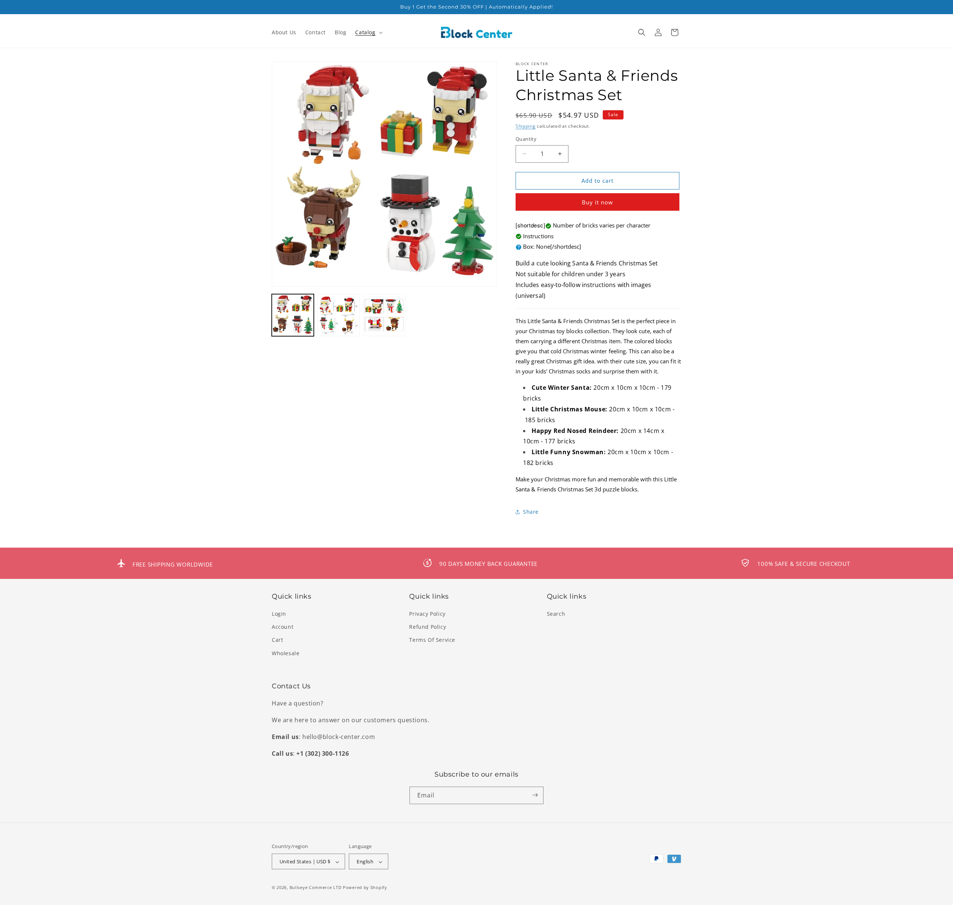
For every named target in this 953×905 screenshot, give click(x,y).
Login (279, 613)
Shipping (526, 126)
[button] (368, 32)
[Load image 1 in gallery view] (293, 315)
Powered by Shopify (365, 887)
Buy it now (597, 202)
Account (282, 627)
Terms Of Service (432, 640)
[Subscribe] (535, 795)
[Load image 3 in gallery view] (384, 315)
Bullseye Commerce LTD (316, 887)
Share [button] (531, 511)
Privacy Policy (427, 613)
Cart (277, 640)
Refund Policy (427, 627)
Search (556, 613)
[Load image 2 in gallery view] (339, 315)
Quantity (526, 139)
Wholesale (285, 653)
